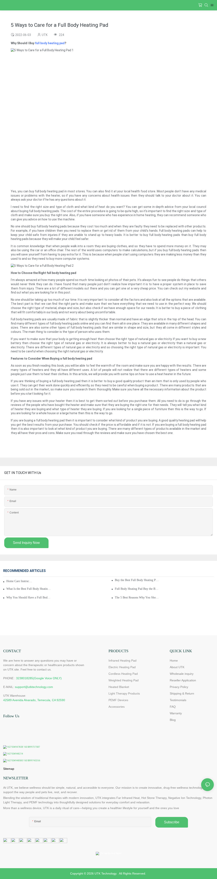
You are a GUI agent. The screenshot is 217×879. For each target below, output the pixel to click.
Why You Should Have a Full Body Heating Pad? (28, 597)
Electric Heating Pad (122, 667)
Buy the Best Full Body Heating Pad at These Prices (137, 580)
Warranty (176, 713)
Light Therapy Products (124, 693)
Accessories (116, 706)
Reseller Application (183, 680)
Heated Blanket (118, 687)
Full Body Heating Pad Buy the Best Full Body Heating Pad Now (137, 588)
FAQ (173, 706)
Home (174, 660)
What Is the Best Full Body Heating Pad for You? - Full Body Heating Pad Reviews (28, 588)
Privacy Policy (179, 687)
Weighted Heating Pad (123, 680)
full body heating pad (50, 43)
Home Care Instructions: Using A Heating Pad (19, 581)
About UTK (177, 667)
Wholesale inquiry (181, 673)
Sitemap (8, 768)
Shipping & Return (182, 693)
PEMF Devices (118, 700)
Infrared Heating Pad (122, 660)
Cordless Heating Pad (123, 673)
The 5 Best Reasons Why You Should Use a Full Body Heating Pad (137, 597)
